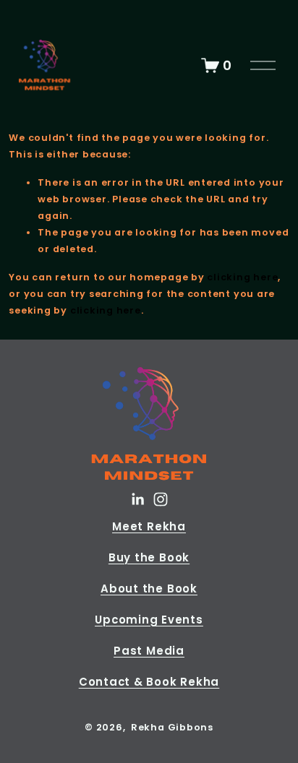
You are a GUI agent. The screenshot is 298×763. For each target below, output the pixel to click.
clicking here (242, 277)
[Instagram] (160, 499)
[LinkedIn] (137, 499)
